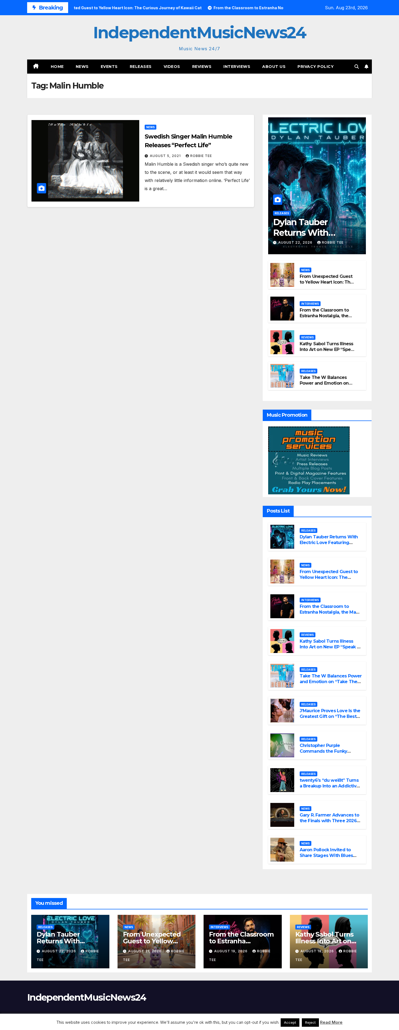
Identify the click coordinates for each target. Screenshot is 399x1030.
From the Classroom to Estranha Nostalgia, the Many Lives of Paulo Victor (328, 315)
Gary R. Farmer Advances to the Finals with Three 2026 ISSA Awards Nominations (329, 820)
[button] (356, 66)
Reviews (202, 66)
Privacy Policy (315, 66)
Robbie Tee (201, 156)
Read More (331, 1022)
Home (57, 66)
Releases (141, 66)
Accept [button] (290, 1022)
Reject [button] (310, 1022)
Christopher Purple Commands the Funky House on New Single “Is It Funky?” (328, 754)
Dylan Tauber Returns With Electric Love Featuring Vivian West (329, 542)
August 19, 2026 (231, 951)
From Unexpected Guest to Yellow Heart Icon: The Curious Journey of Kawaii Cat (328, 285)
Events (109, 66)
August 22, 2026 (296, 242)
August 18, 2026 (317, 951)
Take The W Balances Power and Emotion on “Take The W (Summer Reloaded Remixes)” (325, 386)
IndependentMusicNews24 (199, 32)
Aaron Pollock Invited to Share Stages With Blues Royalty (326, 855)
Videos (172, 66)
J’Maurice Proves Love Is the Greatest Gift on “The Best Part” (330, 716)
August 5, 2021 (166, 156)
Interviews (236, 66)
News (82, 66)
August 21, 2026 (145, 951)
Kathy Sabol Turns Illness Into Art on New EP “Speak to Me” (328, 349)
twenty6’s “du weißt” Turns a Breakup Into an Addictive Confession (329, 786)
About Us (274, 66)
